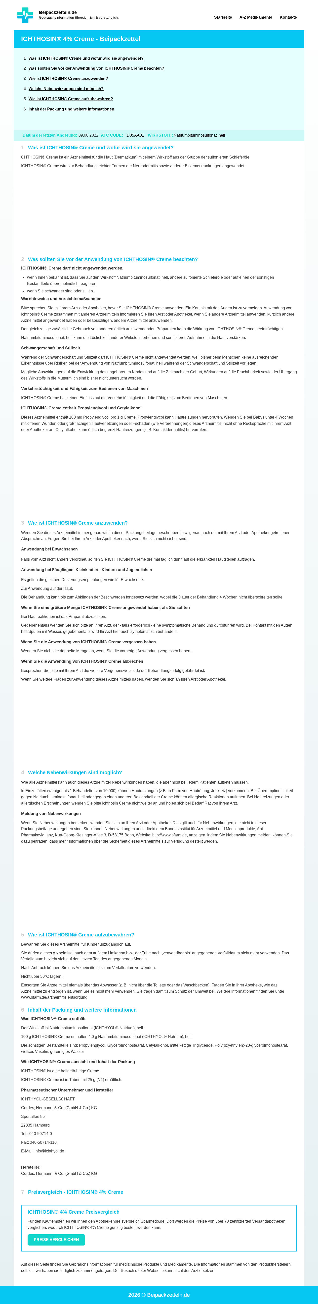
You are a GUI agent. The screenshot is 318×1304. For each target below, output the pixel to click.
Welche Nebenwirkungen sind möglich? (66, 89)
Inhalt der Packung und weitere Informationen (71, 109)
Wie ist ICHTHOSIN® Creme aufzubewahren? (71, 99)
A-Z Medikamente (255, 17)
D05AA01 (135, 135)
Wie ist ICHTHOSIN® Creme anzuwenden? (68, 78)
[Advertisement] (259, 89)
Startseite (223, 17)
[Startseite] (25, 15)
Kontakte (288, 17)
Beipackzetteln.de (58, 12)
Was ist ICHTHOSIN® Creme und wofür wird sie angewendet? (86, 58)
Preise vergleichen (56, 1240)
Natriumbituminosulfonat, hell (199, 135)
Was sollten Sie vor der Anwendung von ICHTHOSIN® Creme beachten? (96, 68)
